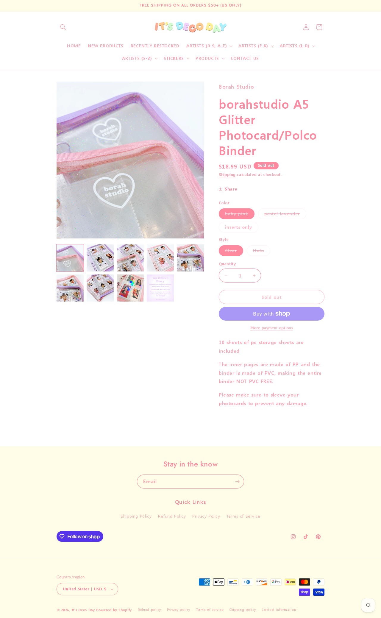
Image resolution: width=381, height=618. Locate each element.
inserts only (241, 228)
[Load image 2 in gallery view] (100, 257)
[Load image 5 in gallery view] (190, 257)
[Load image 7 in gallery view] (100, 288)
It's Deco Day (83, 610)
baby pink (239, 214)
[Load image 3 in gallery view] (130, 257)
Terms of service (209, 610)
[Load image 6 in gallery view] (70, 288)
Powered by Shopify (114, 610)
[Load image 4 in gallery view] (160, 257)
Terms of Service (243, 516)
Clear (234, 251)
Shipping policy (242, 610)
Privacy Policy (206, 516)
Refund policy (149, 610)
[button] (63, 27)
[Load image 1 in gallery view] (70, 257)
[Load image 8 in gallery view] (130, 288)
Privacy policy (178, 610)
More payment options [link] (271, 328)
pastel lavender (285, 214)
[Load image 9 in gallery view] (160, 288)
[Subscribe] (237, 482)
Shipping (227, 174)
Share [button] (231, 189)
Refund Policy (172, 516)
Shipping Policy (136, 516)
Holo (261, 251)
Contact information (279, 610)
